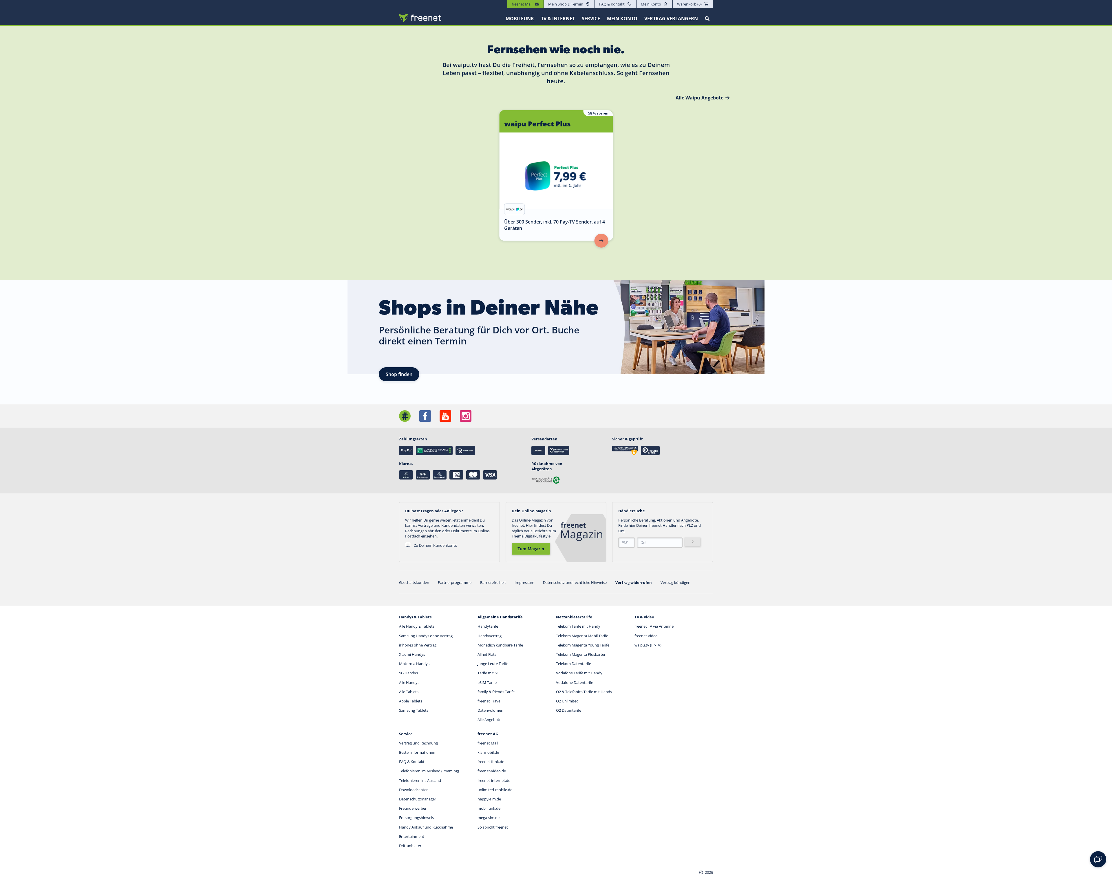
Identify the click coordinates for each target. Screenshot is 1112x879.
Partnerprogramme (454, 582)
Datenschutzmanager (417, 799)
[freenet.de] (420, 18)
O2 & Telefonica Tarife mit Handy (584, 691)
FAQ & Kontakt (612, 4)
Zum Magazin (530, 548)
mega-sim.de (489, 817)
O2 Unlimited (567, 701)
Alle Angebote (489, 719)
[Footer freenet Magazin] (405, 416)
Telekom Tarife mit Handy (578, 626)
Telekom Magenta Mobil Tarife (582, 635)
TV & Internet (558, 18)
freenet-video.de (492, 770)
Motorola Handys (414, 663)
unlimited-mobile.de (495, 789)
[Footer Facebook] (425, 416)
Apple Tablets (410, 701)
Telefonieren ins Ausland (420, 780)
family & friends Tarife (496, 691)
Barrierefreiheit (493, 582)
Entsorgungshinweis (416, 817)
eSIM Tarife (487, 682)
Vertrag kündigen (675, 582)
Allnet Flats (487, 654)
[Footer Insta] (465, 416)
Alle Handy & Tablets (416, 626)
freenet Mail (488, 743)
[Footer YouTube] (445, 416)
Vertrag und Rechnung (418, 743)
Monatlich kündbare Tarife (500, 645)
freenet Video (646, 635)
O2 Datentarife (568, 710)
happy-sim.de (489, 799)
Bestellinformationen (417, 752)
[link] (556, 175)
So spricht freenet (493, 827)
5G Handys (408, 672)
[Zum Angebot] (601, 241)
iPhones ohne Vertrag (417, 645)
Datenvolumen (490, 710)
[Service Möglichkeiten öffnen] (1098, 859)
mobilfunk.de (489, 808)
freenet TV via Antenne (654, 626)
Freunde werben (413, 808)
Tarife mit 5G (488, 672)
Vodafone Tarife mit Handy (579, 672)
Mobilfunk (520, 18)
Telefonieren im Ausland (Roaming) (429, 770)
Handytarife (488, 626)
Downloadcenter (413, 789)
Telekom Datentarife (573, 663)
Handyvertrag (490, 635)
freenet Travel (489, 701)
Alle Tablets (408, 691)
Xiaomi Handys (412, 654)
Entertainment (411, 836)
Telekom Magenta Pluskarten (581, 654)
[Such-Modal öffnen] (707, 18)
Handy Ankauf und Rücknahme (426, 827)
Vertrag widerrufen (633, 582)
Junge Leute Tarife (493, 663)
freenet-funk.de (491, 761)
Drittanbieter (410, 845)
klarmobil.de (488, 752)
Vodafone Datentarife (574, 682)
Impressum (524, 582)
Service (591, 18)
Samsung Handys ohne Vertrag (426, 635)
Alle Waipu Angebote (699, 98)
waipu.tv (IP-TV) (647, 645)
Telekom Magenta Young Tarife (582, 645)
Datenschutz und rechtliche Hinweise (575, 582)
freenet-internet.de (494, 780)
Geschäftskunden (414, 582)
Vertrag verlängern (671, 18)
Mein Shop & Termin (565, 4)
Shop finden (399, 374)
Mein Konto (651, 4)
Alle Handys (409, 682)
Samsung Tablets (413, 710)
